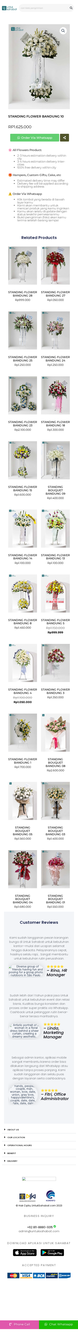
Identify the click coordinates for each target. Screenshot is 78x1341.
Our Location (16, 1137)
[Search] (71, 8)
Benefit (11, 1153)
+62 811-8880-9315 (40, 1227)
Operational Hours (19, 1145)
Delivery (12, 1161)
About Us (13, 1129)
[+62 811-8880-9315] (54, 1226)
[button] (63, 30)
